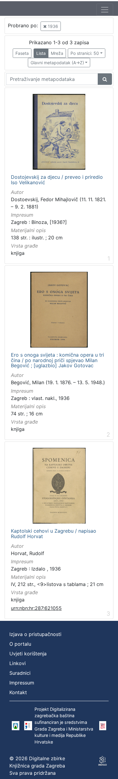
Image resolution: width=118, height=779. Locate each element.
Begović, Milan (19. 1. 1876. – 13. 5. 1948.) (58, 382)
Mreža (57, 53)
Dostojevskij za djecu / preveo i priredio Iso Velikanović (57, 180)
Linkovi (17, 663)
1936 (52, 26)
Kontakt (18, 692)
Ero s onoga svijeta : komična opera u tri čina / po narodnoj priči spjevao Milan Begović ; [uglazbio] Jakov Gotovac (57, 360)
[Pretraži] (105, 79)
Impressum (21, 683)
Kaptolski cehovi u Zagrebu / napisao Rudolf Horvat (53, 533)
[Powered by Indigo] (103, 761)
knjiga (18, 253)
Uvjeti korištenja (28, 654)
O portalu (20, 644)
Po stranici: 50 (84, 53)
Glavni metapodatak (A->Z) (57, 62)
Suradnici (20, 673)
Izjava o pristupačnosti (35, 634)
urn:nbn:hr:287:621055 (36, 608)
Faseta (22, 53)
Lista (41, 53)
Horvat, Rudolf (27, 553)
